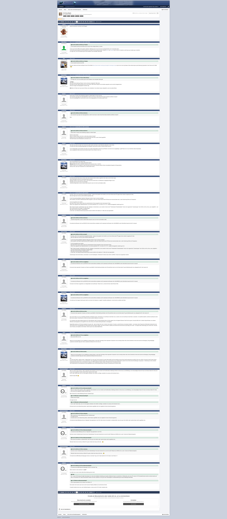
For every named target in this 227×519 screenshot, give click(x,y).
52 (76, 21)
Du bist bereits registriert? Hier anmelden (150, 6)
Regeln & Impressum (70, 6)
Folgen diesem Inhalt (152, 13)
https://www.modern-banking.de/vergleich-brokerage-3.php (104, 65)
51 (74, 21)
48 (68, 21)
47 (65, 21)
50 (72, 21)
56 (85, 21)
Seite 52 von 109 (98, 21)
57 (87, 21)
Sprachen (59, 517)
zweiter (111, 50)
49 (70, 21)
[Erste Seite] (59, 22)
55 (83, 21)
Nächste (90, 21)
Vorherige (62, 21)
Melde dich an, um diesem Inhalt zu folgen (140, 13)
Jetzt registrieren (163, 6)
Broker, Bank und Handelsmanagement (84, 14)
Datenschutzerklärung (66, 517)
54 (81, 21)
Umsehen (61, 6)
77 (157, 13)
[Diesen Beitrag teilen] (158, 24)
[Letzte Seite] (94, 22)
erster (107, 50)
